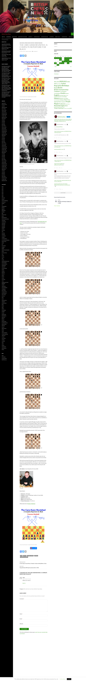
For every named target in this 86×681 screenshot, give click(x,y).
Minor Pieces (4, 290)
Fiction (3, 255)
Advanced (3, 197)
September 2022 (4, 117)
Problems (3, 311)
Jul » (71, 66)
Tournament (65, 108)
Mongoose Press (4, 291)
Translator (3, 341)
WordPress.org (4, 359)
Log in (3, 355)
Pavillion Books (4, 303)
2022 (68, 81)
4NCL (55, 81)
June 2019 (3, 172)
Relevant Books (64, 36)
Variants (3, 345)
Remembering (58, 105)
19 (65, 61)
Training (68, 108)
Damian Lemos (4, 241)
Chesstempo (56, 73)
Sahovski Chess (4, 324)
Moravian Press (4, 293)
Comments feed (4, 358)
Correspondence (57, 93)
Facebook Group (37, 36)
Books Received (4, 217)
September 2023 (4, 107)
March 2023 (4, 108)
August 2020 (4, 152)
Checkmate (3, 223)
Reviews (32, 42)
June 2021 (3, 138)
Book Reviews (14, 36)
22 (55, 63)
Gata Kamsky (4, 265)
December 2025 (4, 104)
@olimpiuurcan (62, 184)
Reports (3, 318)
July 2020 (3, 153)
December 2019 (4, 163)
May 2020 (3, 156)
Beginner (3, 209)
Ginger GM (3, 266)
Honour (3, 276)
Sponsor (3, 327)
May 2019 (3, 173)
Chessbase (3, 227)
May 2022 (3, 122)
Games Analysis (4, 262)
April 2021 (3, 141)
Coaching (3, 233)
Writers (3, 349)
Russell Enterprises (57, 107)
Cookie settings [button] (62, 679)
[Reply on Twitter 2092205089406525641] (55, 168)
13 (68, 59)
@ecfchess (56, 149)
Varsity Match (4, 346)
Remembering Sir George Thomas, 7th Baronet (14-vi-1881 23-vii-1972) (6, 82)
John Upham (29, 51)
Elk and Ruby (4, 245)
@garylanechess (57, 163)
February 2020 (4, 160)
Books (23, 42)
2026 (57, 83)
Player (56, 104)
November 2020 (4, 148)
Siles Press (3, 325)
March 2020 (4, 159)
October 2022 (4, 115)
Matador (3, 284)
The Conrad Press (4, 332)
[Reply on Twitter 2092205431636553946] (55, 152)
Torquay (3, 336)
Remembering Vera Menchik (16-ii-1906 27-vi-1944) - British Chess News (6, 67)
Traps (2, 342)
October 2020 (4, 149)
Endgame (67, 93)
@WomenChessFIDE (58, 164)
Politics (3, 308)
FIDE (2, 258)
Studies (3, 329)
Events (3, 251)
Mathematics (4, 286)
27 (68, 63)
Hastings (65, 96)
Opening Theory (27, 42)
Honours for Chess (44, 36)
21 (70, 61)
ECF (2, 244)
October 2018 (4, 179)
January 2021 (4, 145)
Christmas (3, 230)
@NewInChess (57, 184)
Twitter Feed (71, 36)
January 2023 (4, 111)
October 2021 (4, 132)
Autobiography (4, 206)
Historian (3, 273)
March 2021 (4, 142)
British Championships (61, 89)
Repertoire (3, 317)
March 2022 (4, 125)
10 (60, 59)
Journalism (66, 98)
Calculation (3, 220)
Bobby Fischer (4, 214)
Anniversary (3, 202)
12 (65, 59)
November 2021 (4, 131)
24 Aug (65, 171)
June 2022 (3, 121)
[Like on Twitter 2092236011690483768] (59, 138)
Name (21, 613)
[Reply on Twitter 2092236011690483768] (55, 138)
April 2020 (3, 158)
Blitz (2, 213)
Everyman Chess (62, 95)
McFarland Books (4, 287)
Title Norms (3, 335)
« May (55, 66)
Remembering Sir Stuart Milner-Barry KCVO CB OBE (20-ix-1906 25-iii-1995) (6, 70)
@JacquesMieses (59, 126)
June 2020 (3, 155)
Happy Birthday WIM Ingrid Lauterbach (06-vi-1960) (29, 567)
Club (2, 231)
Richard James (4, 321)
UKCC (71, 108)
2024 (2, 193)
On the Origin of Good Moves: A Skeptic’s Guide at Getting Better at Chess (33, 563)
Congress (3, 237)
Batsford (3, 207)
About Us (3, 36)
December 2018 (4, 177)
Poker (3, 307)
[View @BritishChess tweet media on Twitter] (67, 135)
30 (57, 64)
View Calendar (57, 205)
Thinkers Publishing (38, 42)
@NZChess (62, 163)
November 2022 (4, 114)
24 (60, 63)
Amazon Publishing (5, 200)
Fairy (2, 254)
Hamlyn (3, 269)
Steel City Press (4, 328)
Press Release (4, 310)
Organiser (64, 101)
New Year (3, 296)
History (56, 98)
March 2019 (4, 176)
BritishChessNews (60, 124)
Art (2, 204)
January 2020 (4, 162)
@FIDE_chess (60, 149)
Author (63, 83)
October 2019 (4, 166)
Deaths (63, 93)
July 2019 (3, 170)
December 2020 (4, 146)
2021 (65, 81)
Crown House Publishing (5, 240)
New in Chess (67, 100)
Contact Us (30, 36)
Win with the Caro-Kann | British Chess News (33, 588)
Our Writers (51, 36)
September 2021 (4, 134)
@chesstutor (68, 184)
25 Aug (65, 124)
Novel (3, 298)
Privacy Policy (57, 36)
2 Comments (35, 51)
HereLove (3, 272)
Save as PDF (34, 548)
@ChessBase (65, 183)
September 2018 (4, 180)
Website (21, 623)
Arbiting (3, 203)
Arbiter (59, 83)
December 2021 (4, 129)
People (68, 101)
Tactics (63, 107)
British (60, 88)
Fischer (67, 95)
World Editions (4, 348)
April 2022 (3, 124)
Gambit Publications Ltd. (58, 96)
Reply (25, 583)
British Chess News (6, 34)
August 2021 (4, 135)
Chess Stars (3, 224)
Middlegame (62, 99)
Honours (61, 98)
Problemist (62, 104)
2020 (20, 42)
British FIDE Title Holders (22, 36)
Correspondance (63, 91)
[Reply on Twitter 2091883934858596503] (55, 189)
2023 (55, 83)
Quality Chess (4, 314)
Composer (57, 91)
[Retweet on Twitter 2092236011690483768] (57, 138)
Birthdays (65, 86)
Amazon (3, 199)
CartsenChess (4, 221)
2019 (58, 81)
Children (3, 228)
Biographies (8, 36)
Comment (22, 598)
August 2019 (4, 169)
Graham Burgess (4, 268)
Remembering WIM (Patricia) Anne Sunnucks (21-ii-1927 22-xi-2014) (6, 96)
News (2, 297)
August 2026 (4, 103)
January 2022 (4, 128)
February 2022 (4, 127)
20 (68, 61)
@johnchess (60, 183)
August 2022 (4, 118)
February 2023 (4, 110)
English (56, 95)
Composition (4, 235)
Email (21, 618)
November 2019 (4, 165)
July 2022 (3, 120)
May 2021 (3, 139)
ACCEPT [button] (69, 679)
